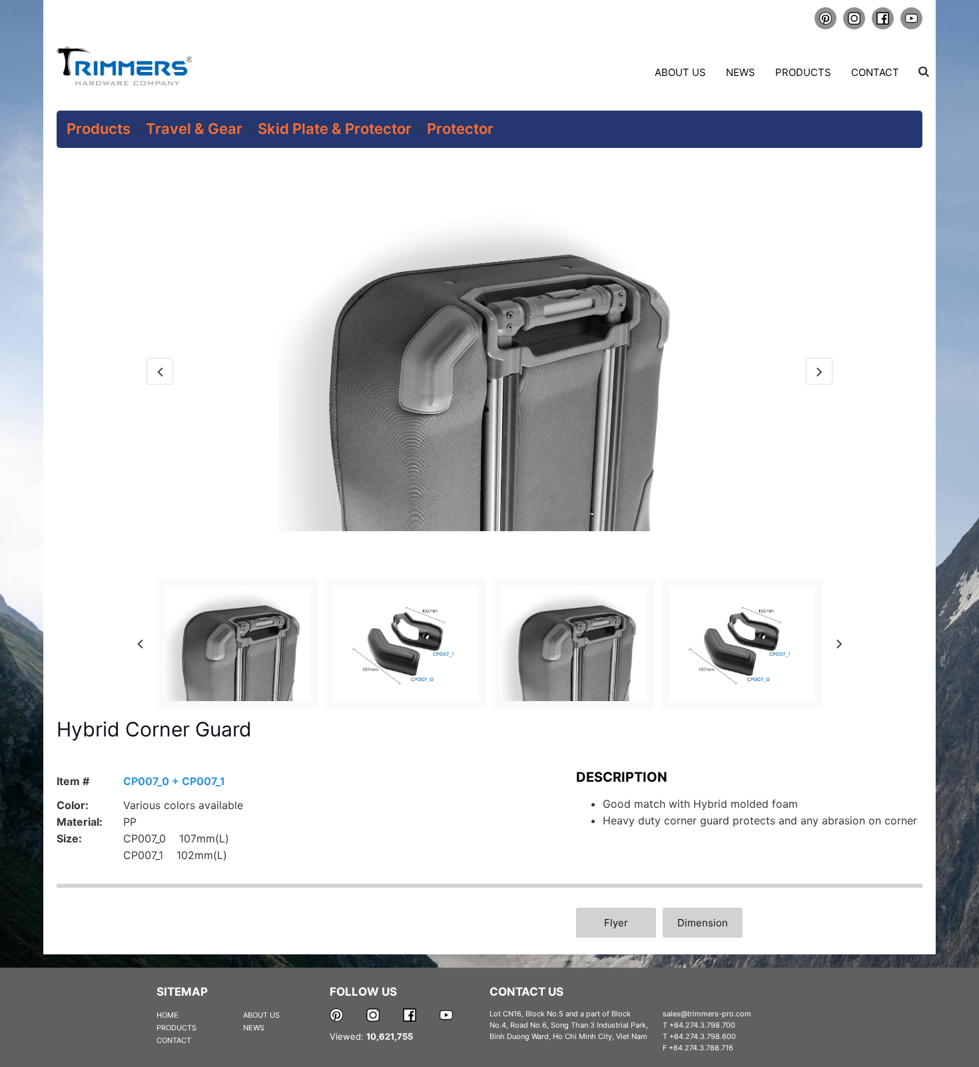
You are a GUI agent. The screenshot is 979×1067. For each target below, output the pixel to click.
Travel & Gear (194, 128)
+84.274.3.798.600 (702, 1036)
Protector (460, 128)
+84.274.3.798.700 (702, 1025)
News (740, 72)
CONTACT (174, 1040)
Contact (875, 72)
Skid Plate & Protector (335, 128)
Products (803, 72)
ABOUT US (261, 1015)
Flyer (616, 922)
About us (680, 72)
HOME (167, 1015)
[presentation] (160, 371)
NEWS (253, 1027)
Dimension (702, 922)
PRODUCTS (176, 1027)
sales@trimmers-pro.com (707, 1013)
